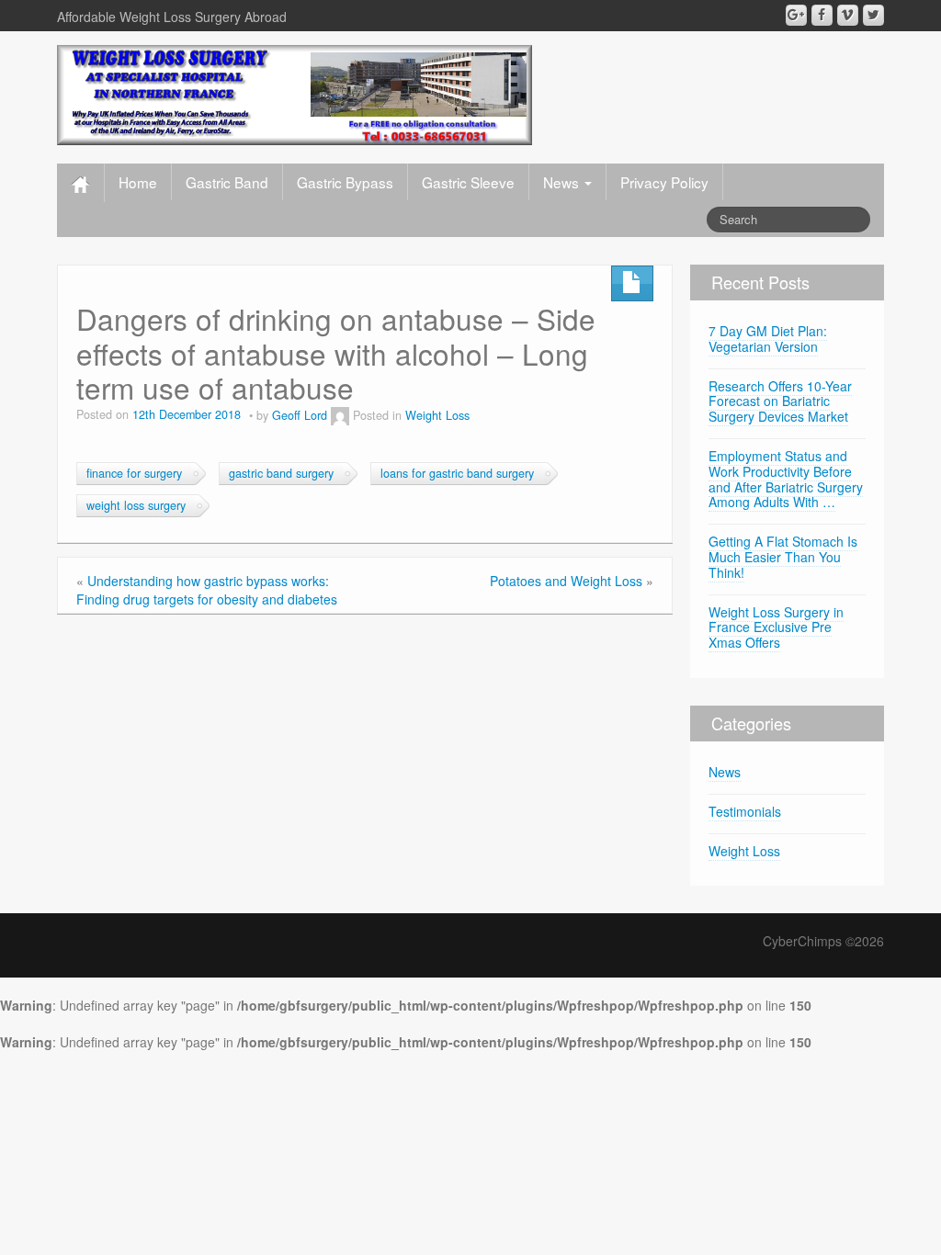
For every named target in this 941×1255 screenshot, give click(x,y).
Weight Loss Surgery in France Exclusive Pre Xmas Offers (776, 627)
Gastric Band (227, 182)
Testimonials (745, 811)
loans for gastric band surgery (457, 473)
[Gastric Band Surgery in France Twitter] (873, 15)
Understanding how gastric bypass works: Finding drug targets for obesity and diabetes (206, 589)
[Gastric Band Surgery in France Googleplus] (796, 15)
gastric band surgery (281, 473)
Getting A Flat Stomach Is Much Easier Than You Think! (783, 557)
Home (138, 182)
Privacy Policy (664, 182)
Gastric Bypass (345, 182)
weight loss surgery (136, 505)
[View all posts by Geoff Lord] (340, 415)
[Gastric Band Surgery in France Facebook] (822, 15)
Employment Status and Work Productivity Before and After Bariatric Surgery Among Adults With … (786, 479)
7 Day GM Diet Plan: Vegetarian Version (768, 339)
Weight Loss (437, 415)
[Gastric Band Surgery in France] (294, 93)
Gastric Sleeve (468, 182)
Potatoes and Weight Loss (566, 580)
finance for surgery (134, 473)
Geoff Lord (299, 415)
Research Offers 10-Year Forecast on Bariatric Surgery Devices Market (780, 401)
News (563, 182)
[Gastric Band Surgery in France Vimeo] (847, 15)
